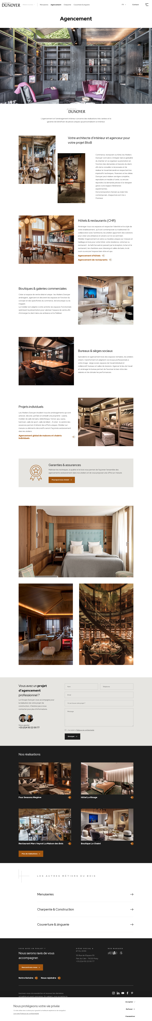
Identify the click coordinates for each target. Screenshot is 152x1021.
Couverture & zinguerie (82, 5)
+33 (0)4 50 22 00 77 (29, 727)
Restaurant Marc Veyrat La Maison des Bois (41, 843)
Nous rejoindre (48, 978)
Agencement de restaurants (93, 260)
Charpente (67, 5)
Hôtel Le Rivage (89, 797)
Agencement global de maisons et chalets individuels (40, 437)
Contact (135, 5)
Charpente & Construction (55, 909)
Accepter (129, 1002)
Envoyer (71, 736)
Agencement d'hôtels (89, 255)
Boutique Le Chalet (91, 843)
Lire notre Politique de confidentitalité (26, 1013)
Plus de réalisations (30, 854)
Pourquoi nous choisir (60, 480)
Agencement (56, 5)
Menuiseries (44, 5)
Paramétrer (130, 1016)
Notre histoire (26, 978)
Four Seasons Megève (30, 797)
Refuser (129, 1009)
